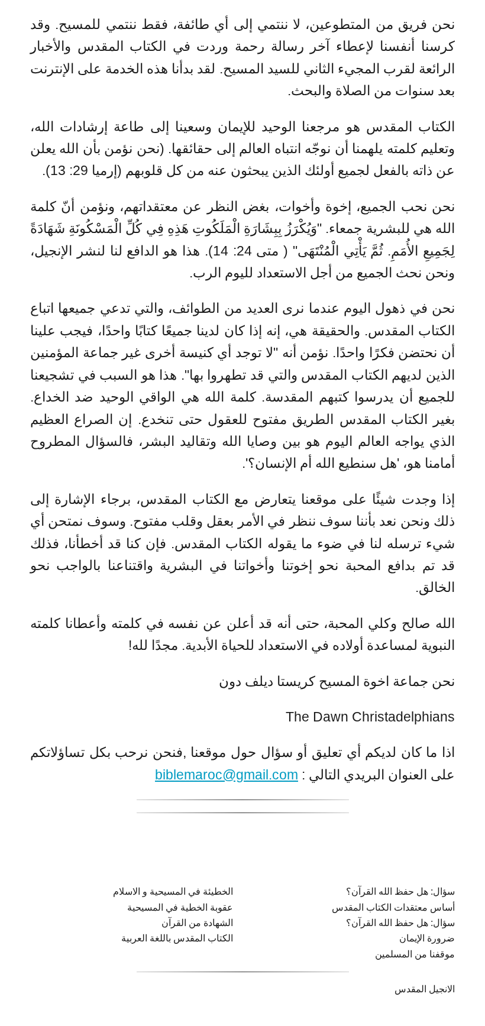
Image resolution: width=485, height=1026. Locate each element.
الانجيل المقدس (425, 989)
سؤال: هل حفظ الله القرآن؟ (400, 891)
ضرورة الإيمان (427, 938)
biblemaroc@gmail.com (226, 774)
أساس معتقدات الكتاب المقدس (393, 907)
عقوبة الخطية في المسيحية (180, 907)
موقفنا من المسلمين (415, 954)
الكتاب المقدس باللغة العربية (177, 938)
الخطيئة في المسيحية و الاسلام (173, 891)
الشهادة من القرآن (197, 923)
